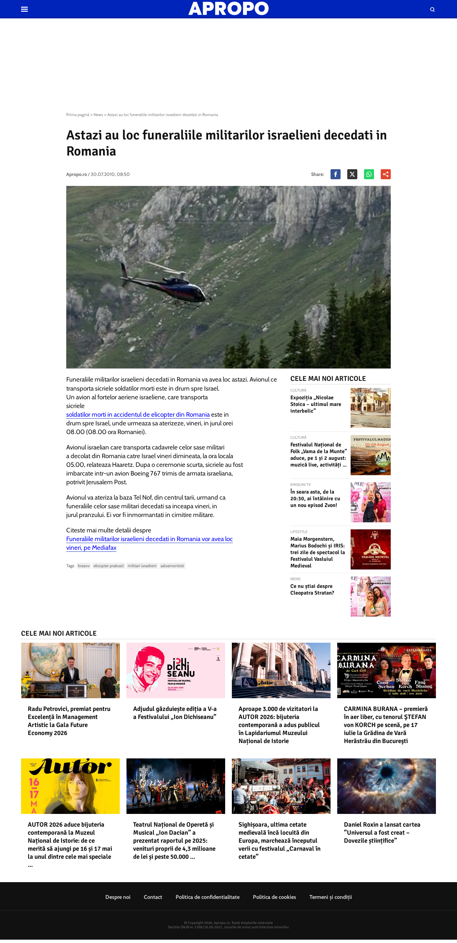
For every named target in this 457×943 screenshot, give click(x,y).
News (98, 114)
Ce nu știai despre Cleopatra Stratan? (312, 589)
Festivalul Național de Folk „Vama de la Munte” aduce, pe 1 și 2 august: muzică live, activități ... (318, 454)
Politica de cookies (274, 897)
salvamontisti (172, 565)
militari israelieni (142, 565)
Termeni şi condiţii (330, 897)
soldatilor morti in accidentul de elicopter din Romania (138, 414)
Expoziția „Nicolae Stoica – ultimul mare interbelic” (315, 404)
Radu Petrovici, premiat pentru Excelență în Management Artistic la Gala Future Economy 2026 (69, 721)
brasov (84, 565)
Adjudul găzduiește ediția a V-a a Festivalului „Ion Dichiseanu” (175, 713)
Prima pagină (77, 114)
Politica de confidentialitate (208, 897)
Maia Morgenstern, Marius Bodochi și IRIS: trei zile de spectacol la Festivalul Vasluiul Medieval (317, 552)
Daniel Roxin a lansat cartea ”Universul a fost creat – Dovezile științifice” (382, 833)
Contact (153, 897)
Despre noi (117, 897)
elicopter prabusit (109, 565)
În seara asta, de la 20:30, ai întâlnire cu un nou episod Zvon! (315, 499)
